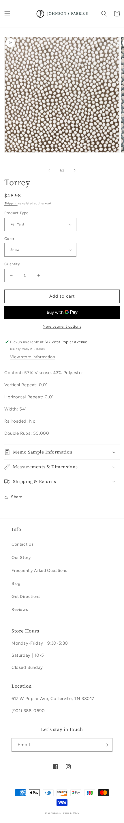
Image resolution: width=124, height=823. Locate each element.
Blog (16, 583)
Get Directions (26, 596)
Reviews (20, 609)
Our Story (21, 557)
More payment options (62, 326)
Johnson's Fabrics (59, 812)
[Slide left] (49, 170)
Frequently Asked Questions (39, 570)
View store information (32, 356)
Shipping (11, 203)
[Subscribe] (105, 745)
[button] (7, 13)
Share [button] (16, 496)
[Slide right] (74, 170)
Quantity (12, 264)
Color (9, 238)
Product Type (16, 213)
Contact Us (23, 544)
